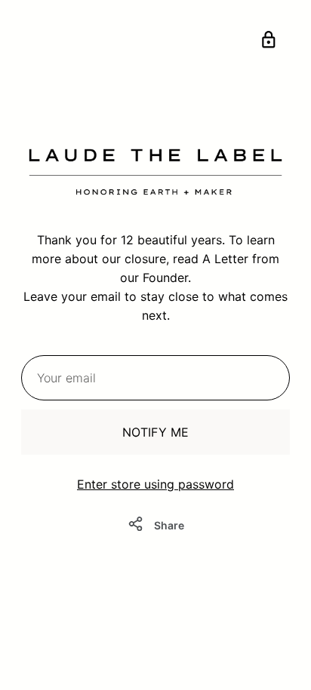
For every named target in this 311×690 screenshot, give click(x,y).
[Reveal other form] (268, 42)
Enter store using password (155, 484)
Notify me (155, 432)
